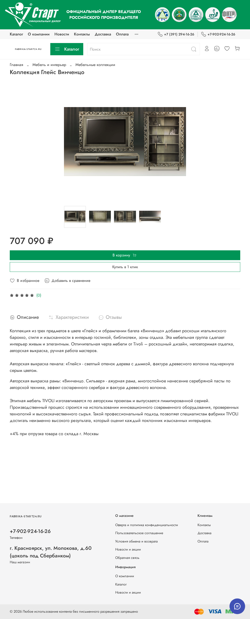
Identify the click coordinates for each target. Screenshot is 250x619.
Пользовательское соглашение (139, 533)
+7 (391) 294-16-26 (179, 34)
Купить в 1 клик (125, 267)
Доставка (103, 34)
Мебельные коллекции (95, 64)
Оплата (122, 34)
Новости (61, 34)
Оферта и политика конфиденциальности (146, 524)
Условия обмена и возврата (136, 541)
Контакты (82, 34)
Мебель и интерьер (49, 64)
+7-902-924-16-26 (221, 34)
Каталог (16, 34)
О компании (39, 34)
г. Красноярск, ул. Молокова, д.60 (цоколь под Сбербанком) (51, 551)
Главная (16, 64)
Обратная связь (127, 557)
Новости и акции (128, 549)
